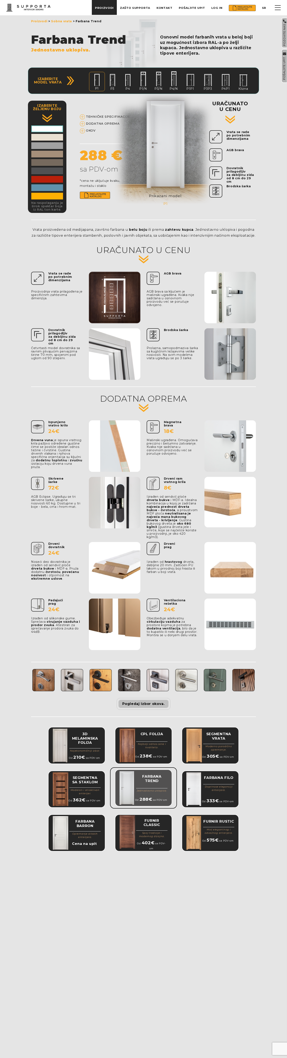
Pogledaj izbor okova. (143, 704)
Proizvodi (104, 7)
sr (264, 7)
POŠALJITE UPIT (192, 7)
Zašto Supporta (135, 7)
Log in (216, 7)
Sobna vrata (61, 21)
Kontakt (164, 7)
